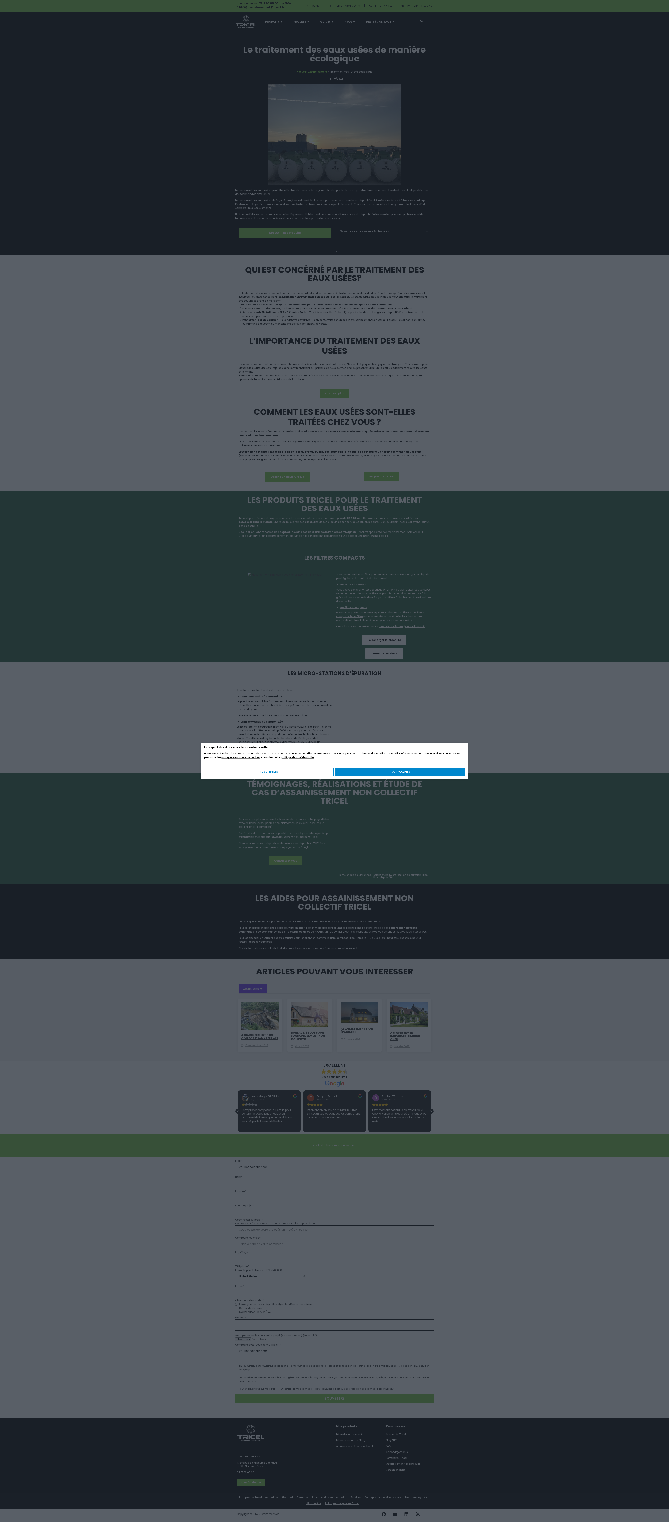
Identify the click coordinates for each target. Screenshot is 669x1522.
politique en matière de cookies (240, 757)
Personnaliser (269, 772)
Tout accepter (400, 772)
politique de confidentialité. (297, 757)
